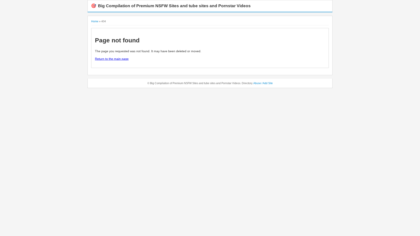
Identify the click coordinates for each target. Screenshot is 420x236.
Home (94, 21)
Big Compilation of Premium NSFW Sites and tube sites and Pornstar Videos (171, 5)
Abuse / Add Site (263, 83)
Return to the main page (112, 59)
